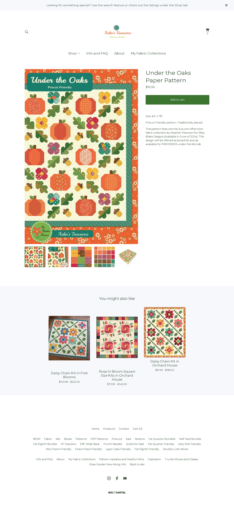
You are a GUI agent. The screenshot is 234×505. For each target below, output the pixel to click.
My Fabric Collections (148, 53)
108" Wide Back (90, 444)
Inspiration (154, 459)
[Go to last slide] (29, 156)
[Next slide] (133, 156)
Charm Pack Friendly (88, 449)
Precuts (117, 438)
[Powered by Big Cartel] (117, 492)
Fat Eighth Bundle (45, 444)
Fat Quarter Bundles (162, 438)
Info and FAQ (97, 53)
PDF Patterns (99, 438)
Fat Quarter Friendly (161, 444)
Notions (140, 438)
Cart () (137, 428)
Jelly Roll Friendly (189, 444)
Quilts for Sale (135, 444)
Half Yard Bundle (190, 438)
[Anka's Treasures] (117, 32)
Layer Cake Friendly (118, 449)
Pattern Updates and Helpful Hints (121, 459)
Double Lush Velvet (175, 449)
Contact (124, 428)
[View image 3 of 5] (81, 257)
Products (109, 428)
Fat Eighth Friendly (147, 449)
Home (95, 428)
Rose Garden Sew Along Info (107, 464)
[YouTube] (125, 478)
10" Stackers (68, 444)
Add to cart (177, 99)
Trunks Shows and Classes (181, 459)
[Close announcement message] (226, 5)
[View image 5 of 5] (127, 257)
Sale (128, 438)
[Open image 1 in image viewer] (81, 156)
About (119, 53)
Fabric (48, 438)
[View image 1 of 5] (35, 257)
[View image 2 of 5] (58, 257)
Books (68, 438)
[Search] (26, 32)
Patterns (81, 438)
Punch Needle (112, 444)
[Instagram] (109, 478)
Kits (58, 438)
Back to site (137, 464)
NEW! (36, 438)
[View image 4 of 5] (104, 257)
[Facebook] (117, 478)
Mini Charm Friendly (58, 449)
